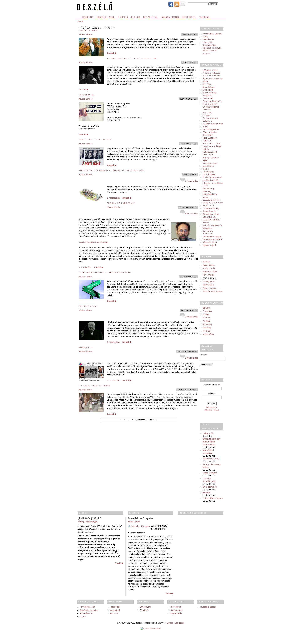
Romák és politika (211, 214)
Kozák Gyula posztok (212, 177)
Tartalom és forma (211, 459)
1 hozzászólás (191, 181)
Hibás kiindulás (210, 473)
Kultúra (83, 616)
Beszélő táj (150, 17)
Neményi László (210, 271)
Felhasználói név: (211, 385)
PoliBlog (206, 321)
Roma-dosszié (209, 211)
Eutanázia (207, 121)
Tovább (110, 53)
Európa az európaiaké (121, 203)
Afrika (205, 81)
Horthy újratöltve (211, 158)
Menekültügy (209, 189)
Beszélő (206, 262)
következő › (140, 420)
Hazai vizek (115, 607)
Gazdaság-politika (211, 129)
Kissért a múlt (88, 30)
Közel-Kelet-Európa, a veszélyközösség (105, 273)
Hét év (206, 149)
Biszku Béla (208, 90)
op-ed (205, 197)
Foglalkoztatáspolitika (213, 124)
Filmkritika (207, 42)
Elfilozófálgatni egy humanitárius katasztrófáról (211, 442)
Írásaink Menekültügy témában (93, 242)
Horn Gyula (208, 155)
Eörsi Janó (207, 112)
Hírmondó (88, 17)
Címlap (170, 623)
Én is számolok (210, 487)
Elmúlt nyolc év (210, 104)
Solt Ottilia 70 (209, 217)
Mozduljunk (115, 610)
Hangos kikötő (170, 17)
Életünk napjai (88, 306)
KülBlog (206, 314)
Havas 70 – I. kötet (211, 143)
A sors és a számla (211, 76)
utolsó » (152, 420)
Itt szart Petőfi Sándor (95, 386)
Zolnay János (209, 281)
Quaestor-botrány (211, 208)
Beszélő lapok (106, 17)
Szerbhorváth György (213, 291)
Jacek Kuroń (208, 166)
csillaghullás (208, 433)
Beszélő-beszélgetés (212, 34)
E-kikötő (123, 17)
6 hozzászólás (191, 214)
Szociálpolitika (209, 45)
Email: (203, 355)
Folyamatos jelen (87, 607)
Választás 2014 (210, 242)
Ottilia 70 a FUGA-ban (213, 203)
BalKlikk (206, 308)
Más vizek (114, 613)
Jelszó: (211, 394)
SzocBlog (207, 328)
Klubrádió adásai (208, 607)
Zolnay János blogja (87, 521)
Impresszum (176, 607)
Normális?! (86, 347)
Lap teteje (179, 623)
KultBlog (206, 318)
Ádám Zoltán (209, 265)
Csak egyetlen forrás (212, 101)
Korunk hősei (209, 174)
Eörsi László (134, 521)
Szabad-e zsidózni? (211, 220)
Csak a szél (208, 98)
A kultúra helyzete (211, 73)
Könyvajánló (208, 172)
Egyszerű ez (87, 95)
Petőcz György (209, 288)
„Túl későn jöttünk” (89, 518)
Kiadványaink (176, 610)
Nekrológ (207, 191)
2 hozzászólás (191, 358)
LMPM (205, 186)
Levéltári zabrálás (211, 180)
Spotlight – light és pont (96, 140)
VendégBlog (208, 334)
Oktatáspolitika (210, 194)
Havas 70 (207, 141)
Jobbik (206, 169)
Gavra (205, 127)
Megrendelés (176, 613)
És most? (207, 115)
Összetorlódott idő (211, 200)
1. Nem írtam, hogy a (213, 498)
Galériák (203, 17)
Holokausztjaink (210, 152)
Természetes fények (212, 237)
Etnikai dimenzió (210, 118)
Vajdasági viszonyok (212, 48)
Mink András (208, 275)
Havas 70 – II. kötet (212, 146)
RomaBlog (207, 324)
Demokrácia (208, 39)
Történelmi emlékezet (213, 239)
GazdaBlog (208, 311)
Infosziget (188, 17)
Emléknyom (145, 607)
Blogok (135, 17)
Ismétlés (207, 492)
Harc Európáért (210, 138)
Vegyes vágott (209, 245)
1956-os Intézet (210, 70)
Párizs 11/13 (208, 206)
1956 (205, 37)
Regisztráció (211, 407)
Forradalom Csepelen (141, 518)
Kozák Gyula (208, 285)
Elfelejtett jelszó (211, 410)
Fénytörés (144, 610)
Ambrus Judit (209, 268)
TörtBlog (206, 331)
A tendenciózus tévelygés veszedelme (132, 58)
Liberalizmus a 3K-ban (213, 183)
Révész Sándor (85, 34)
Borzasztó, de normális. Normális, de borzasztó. (112, 171)
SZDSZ (206, 222)
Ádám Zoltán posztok (213, 79)
